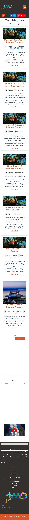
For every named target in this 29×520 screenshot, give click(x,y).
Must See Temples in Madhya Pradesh (14, 41)
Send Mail (6, 507)
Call (4, 505)
